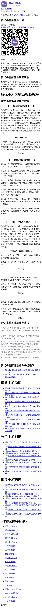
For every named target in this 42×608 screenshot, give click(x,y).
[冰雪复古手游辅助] (14, 467)
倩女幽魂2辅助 (25, 451)
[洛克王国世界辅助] (14, 456)
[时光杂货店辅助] (13, 453)
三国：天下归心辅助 (31, 442)
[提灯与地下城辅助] (14, 471)
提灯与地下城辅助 (29, 471)
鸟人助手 (15, 15)
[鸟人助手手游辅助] (11, 7)
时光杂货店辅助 (26, 453)
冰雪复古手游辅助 (29, 467)
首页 (2, 9)
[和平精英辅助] (12, 460)
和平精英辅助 (24, 460)
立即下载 (34, 451)
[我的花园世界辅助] (14, 447)
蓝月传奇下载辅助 (29, 462)
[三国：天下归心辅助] (15, 442)
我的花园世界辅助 (29, 447)
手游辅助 (22, 15)
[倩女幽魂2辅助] (12, 451)
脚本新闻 (8, 9)
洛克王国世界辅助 (29, 456)
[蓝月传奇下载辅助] (14, 462)
